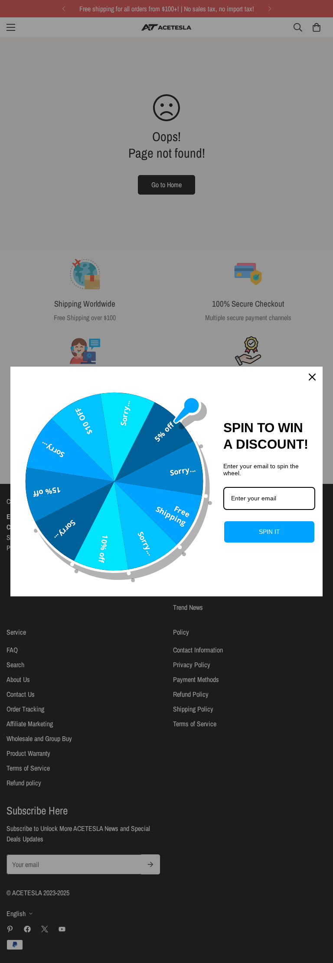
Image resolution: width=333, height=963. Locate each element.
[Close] (312, 377)
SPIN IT (269, 531)
